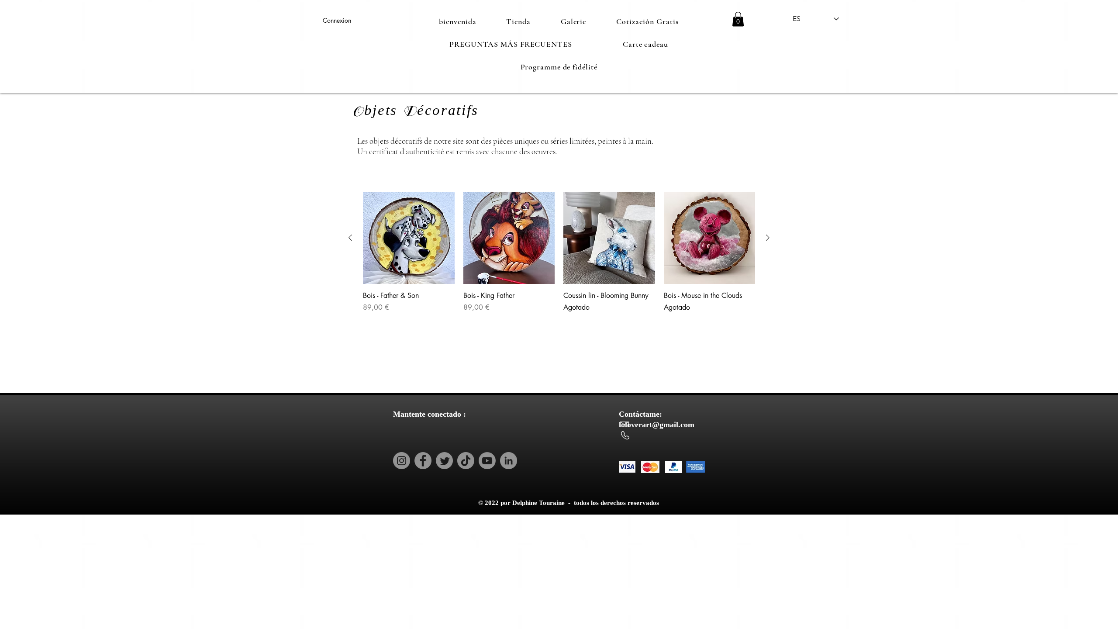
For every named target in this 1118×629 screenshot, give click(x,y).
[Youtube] (487, 460)
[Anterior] (350, 237)
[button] (738, 19)
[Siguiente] (768, 237)
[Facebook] (422, 460)
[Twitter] (444, 460)
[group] (559, 257)
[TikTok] (465, 460)
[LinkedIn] (508, 460)
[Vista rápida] (409, 238)
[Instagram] (401, 460)
